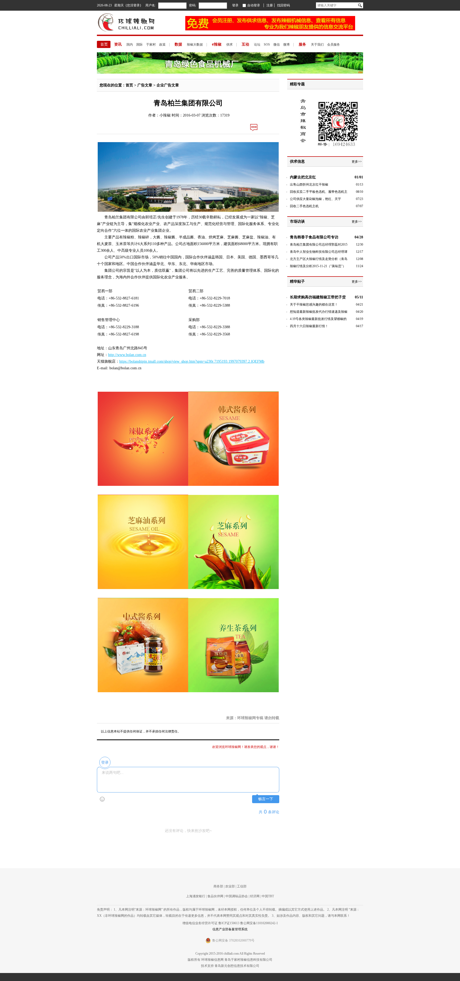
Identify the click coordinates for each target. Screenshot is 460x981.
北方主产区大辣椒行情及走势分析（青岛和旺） (318, 259)
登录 (235, 5)
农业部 (230, 886)
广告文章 (144, 85)
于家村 (151, 44)
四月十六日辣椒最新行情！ (309, 326)
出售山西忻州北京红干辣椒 (309, 184)
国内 (129, 44)
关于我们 (317, 44)
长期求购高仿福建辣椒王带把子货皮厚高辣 (318, 297)
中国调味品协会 (236, 896)
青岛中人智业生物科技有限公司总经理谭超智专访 (318, 252)
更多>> (357, 161)
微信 (276, 44)
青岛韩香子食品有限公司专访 (314, 237)
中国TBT (268, 896)
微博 (286, 44)
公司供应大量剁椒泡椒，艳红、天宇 (315, 199)
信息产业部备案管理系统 (230, 929)
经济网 (255, 896)
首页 (104, 44)
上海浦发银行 (195, 896)
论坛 (257, 44)
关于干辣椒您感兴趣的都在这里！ (314, 304)
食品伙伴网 (215, 896)
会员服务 (333, 44)
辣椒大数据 (195, 44)
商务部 (218, 886)
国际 (139, 44)
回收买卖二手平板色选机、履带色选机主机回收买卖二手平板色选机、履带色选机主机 (318, 192)
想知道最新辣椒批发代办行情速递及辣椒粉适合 (318, 312)
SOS (267, 44)
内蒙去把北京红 (303, 177)
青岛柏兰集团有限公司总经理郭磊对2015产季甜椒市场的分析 (318, 245)
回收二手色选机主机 (304, 206)
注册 (269, 5)
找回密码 (283, 5)
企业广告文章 (168, 85)
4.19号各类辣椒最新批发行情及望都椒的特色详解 (318, 319)
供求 (229, 44)
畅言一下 (265, 799)
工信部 (242, 886)
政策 (162, 44)
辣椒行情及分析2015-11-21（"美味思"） (318, 266)
